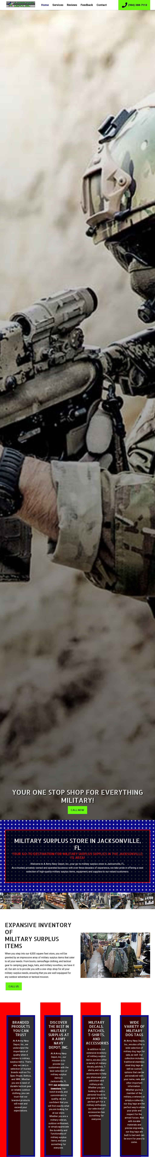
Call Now (77, 810)
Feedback (87, 5)
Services (57, 5)
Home (45, 5)
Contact (102, 5)
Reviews (72, 5)
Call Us (14, 986)
